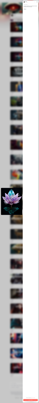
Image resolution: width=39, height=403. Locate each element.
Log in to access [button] (33, 397)
